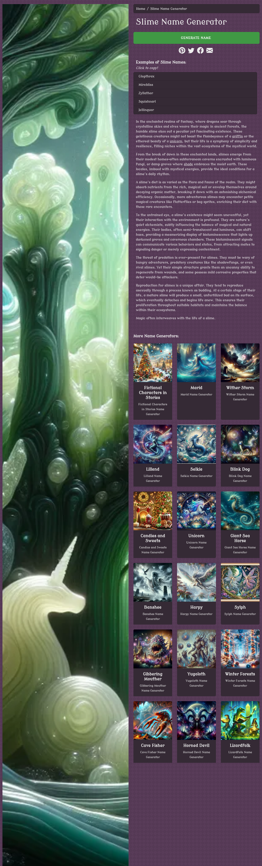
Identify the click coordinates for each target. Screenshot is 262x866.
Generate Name (196, 38)
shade (188, 164)
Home (140, 9)
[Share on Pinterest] (182, 52)
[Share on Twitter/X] (191, 52)
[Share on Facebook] (200, 52)
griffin (237, 136)
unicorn (176, 141)
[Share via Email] (209, 52)
